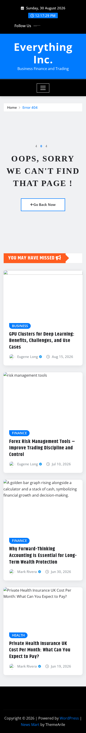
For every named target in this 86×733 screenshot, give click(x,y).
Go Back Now (44, 204)
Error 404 (30, 107)
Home (12, 107)
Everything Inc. (43, 53)
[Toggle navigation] (43, 88)
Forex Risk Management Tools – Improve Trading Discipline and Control (42, 448)
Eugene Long (27, 356)
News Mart (30, 724)
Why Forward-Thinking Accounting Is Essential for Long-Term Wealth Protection (43, 555)
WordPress (69, 718)
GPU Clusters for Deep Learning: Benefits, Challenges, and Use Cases (42, 340)
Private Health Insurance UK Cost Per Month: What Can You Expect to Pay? (39, 650)
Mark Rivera (27, 571)
